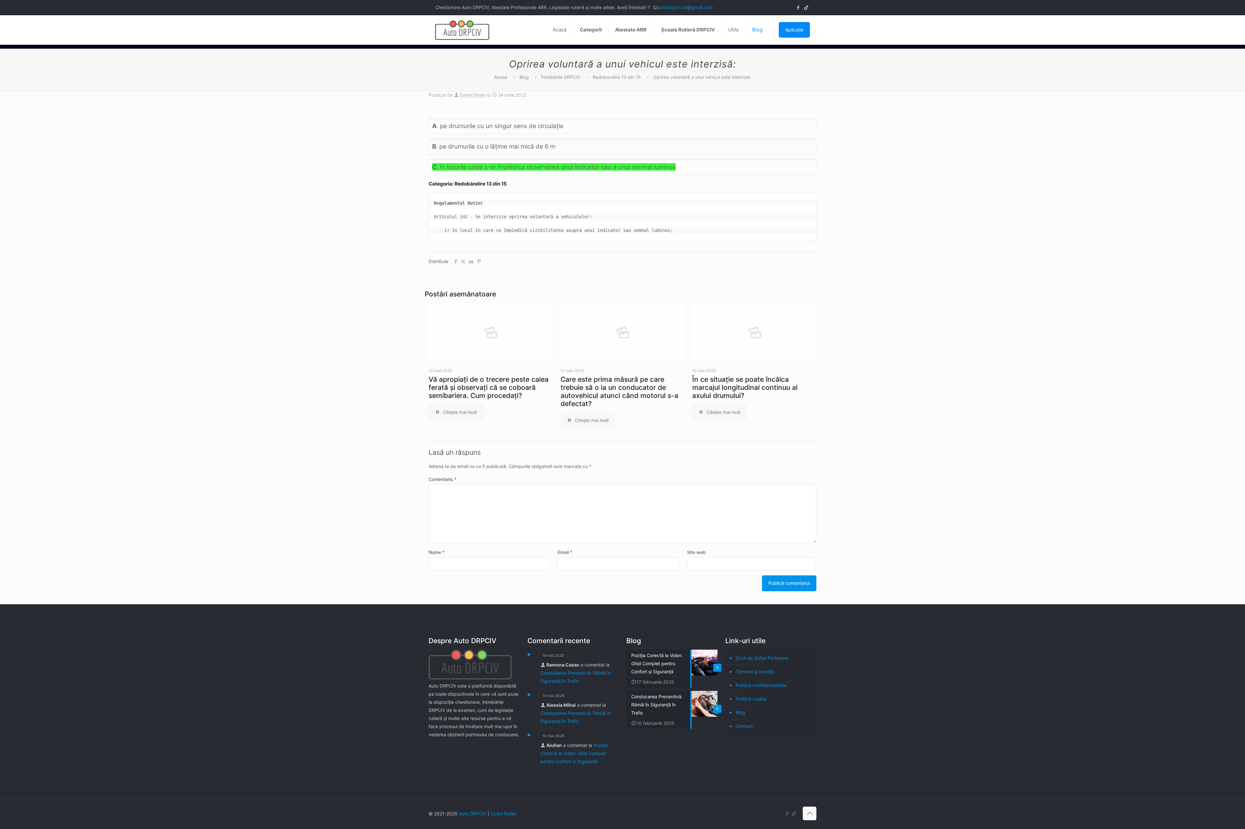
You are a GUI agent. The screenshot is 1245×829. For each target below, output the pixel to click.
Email (565, 552)
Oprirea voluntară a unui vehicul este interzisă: (702, 77)
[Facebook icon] (798, 8)
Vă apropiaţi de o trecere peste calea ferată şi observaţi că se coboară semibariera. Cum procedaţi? (489, 387)
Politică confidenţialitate (761, 685)
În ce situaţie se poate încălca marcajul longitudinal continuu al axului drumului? (745, 387)
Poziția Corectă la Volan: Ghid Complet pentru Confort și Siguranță (574, 753)
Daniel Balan (473, 95)
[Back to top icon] (809, 813)
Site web (696, 552)
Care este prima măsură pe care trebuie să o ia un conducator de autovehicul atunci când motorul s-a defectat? (619, 391)
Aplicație (794, 29)
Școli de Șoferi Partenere (762, 658)
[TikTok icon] (806, 8)
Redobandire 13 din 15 (617, 77)
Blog (524, 77)
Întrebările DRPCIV (560, 77)
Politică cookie (751, 699)
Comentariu (442, 479)
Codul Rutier (503, 813)
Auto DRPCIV (472, 813)
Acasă (500, 77)
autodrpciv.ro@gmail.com (685, 7)
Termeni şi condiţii (755, 671)
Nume (437, 552)
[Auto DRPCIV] (462, 29)
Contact (744, 726)
